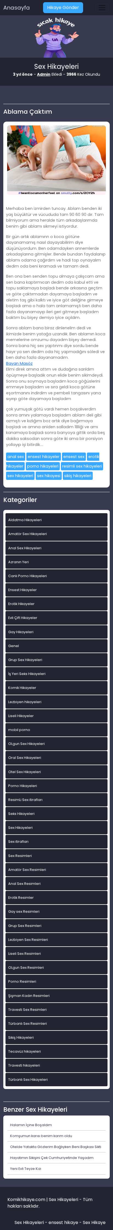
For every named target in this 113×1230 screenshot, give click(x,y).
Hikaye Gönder (63, 7)
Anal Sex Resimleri (24, 883)
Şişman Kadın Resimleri (29, 995)
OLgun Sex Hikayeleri (26, 743)
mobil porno (19, 729)
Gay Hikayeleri (20, 632)
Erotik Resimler (21, 897)
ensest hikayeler (44, 456)
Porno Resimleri (22, 981)
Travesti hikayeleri (24, 1065)
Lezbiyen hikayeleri (24, 702)
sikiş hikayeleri (77, 476)
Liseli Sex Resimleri (24, 953)
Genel (13, 646)
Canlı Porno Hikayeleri (27, 576)
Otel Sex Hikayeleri (24, 772)
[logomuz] (56, 38)
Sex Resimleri (20, 855)
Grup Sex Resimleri (24, 925)
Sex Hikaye (94, 1222)
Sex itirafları (18, 841)
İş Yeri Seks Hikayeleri (27, 673)
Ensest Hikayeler (22, 590)
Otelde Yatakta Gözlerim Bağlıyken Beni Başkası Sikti (55, 1146)
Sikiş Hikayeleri (21, 1037)
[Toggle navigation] (102, 7)
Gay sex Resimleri (23, 911)
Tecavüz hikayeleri (24, 1051)
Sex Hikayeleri (20, 827)
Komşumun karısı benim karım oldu (41, 1136)
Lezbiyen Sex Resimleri (28, 939)
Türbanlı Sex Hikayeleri (28, 1079)
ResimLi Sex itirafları (25, 799)
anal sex (15, 456)
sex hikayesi (48, 476)
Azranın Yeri (18, 562)
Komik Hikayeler (22, 687)
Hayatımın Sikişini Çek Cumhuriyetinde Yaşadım (52, 1157)
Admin (43, 74)
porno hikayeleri (42, 466)
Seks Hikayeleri (21, 813)
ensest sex (73, 456)
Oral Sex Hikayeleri (24, 757)
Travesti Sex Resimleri (27, 1009)
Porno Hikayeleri (22, 785)
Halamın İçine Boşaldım (31, 1125)
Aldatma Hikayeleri (25, 520)
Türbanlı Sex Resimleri (27, 1023)
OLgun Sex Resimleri (26, 967)
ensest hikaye (63, 1222)
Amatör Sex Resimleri (27, 869)
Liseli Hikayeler (21, 716)
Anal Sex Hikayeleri (24, 548)
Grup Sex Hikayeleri (25, 659)
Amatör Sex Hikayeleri (27, 534)
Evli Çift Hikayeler (22, 617)
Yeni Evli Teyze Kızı (25, 1168)
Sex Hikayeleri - (32, 1222)
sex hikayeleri (20, 476)
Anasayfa (16, 7)
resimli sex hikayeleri (82, 466)
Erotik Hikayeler (21, 603)
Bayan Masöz (19, 363)
